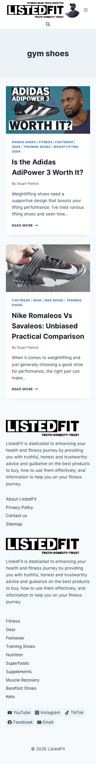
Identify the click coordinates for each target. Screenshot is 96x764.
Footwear (64, 142)
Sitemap (14, 524)
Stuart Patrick (28, 183)
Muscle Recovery (22, 680)
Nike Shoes (54, 300)
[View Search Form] (48, 24)
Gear (16, 147)
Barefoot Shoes (21, 688)
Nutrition (14, 654)
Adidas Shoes (24, 142)
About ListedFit (21, 499)
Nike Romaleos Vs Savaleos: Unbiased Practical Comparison (48, 326)
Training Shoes (36, 147)
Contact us (16, 515)
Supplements (19, 671)
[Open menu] (85, 10)
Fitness (45, 142)
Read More (25, 225)
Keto (10, 696)
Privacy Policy (19, 507)
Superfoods (17, 663)
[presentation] (48, 110)
